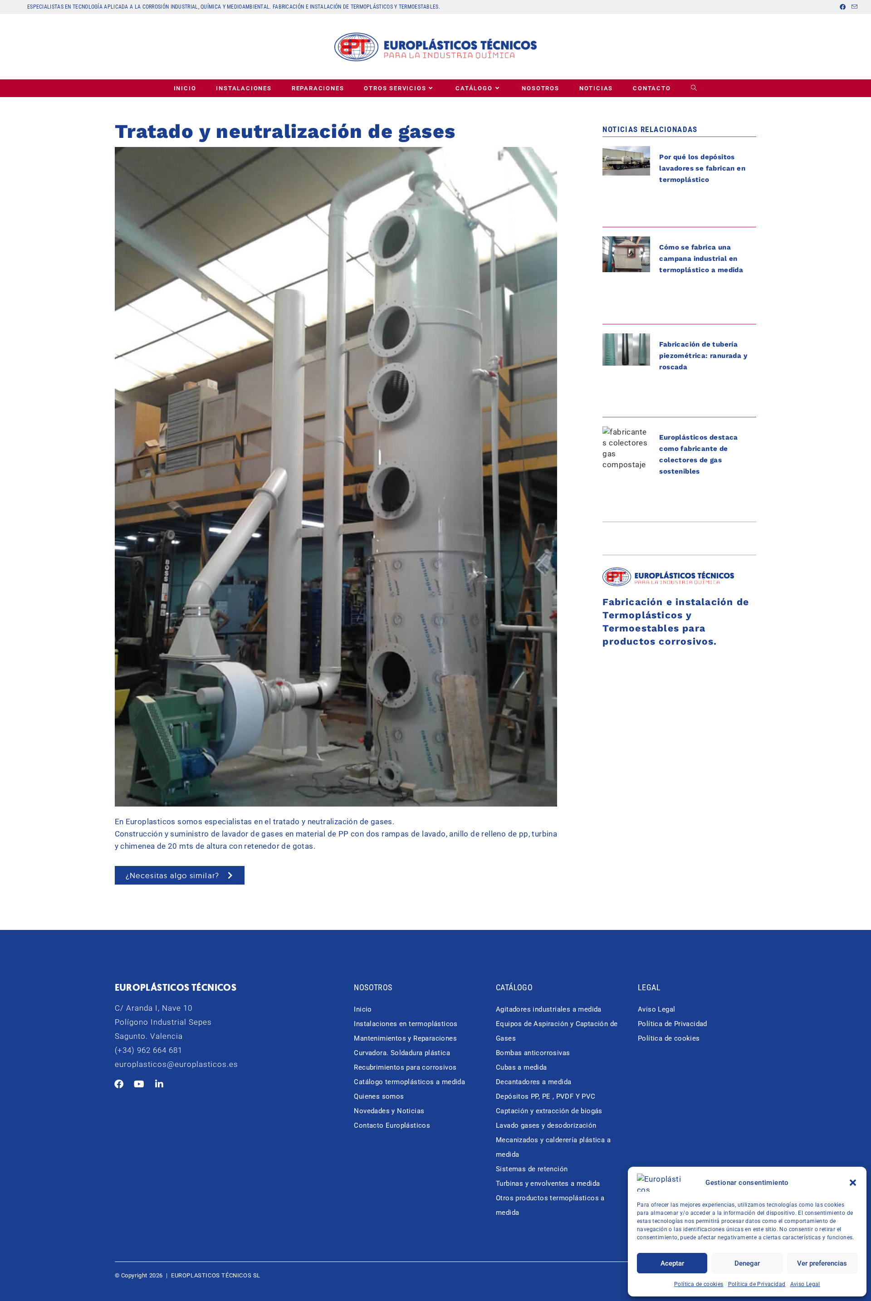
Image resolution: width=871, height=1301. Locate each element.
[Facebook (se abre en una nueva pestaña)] (842, 7)
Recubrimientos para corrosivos (405, 1067)
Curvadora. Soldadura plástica (402, 1053)
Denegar (747, 1263)
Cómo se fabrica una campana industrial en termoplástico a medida (701, 258)
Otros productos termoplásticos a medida (550, 1205)
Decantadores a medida (533, 1082)
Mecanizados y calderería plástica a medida (553, 1147)
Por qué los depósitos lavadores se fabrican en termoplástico (702, 168)
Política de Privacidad (757, 1284)
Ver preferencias (822, 1263)
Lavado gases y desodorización (546, 1125)
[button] (852, 1182)
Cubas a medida (521, 1067)
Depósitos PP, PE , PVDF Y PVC (546, 1096)
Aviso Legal (805, 1284)
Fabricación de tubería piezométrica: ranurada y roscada (703, 355)
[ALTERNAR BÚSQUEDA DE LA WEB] (694, 88)
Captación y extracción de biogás (549, 1111)
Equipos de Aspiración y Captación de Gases (556, 1031)
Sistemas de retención (532, 1169)
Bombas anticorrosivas (533, 1053)
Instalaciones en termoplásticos (405, 1024)
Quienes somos (379, 1096)
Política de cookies (699, 1284)
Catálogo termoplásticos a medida (409, 1082)
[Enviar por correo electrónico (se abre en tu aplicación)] (853, 7)
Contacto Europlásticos (392, 1125)
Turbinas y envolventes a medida (548, 1183)
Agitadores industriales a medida (549, 1009)
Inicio (363, 1009)
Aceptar (672, 1263)
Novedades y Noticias (389, 1111)
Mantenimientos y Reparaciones (405, 1038)
